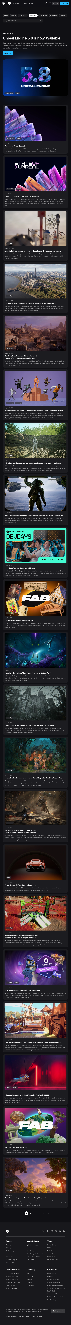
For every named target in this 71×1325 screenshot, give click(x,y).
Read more (8, 53)
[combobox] (23, 21)
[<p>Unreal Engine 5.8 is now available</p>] (35, 64)
